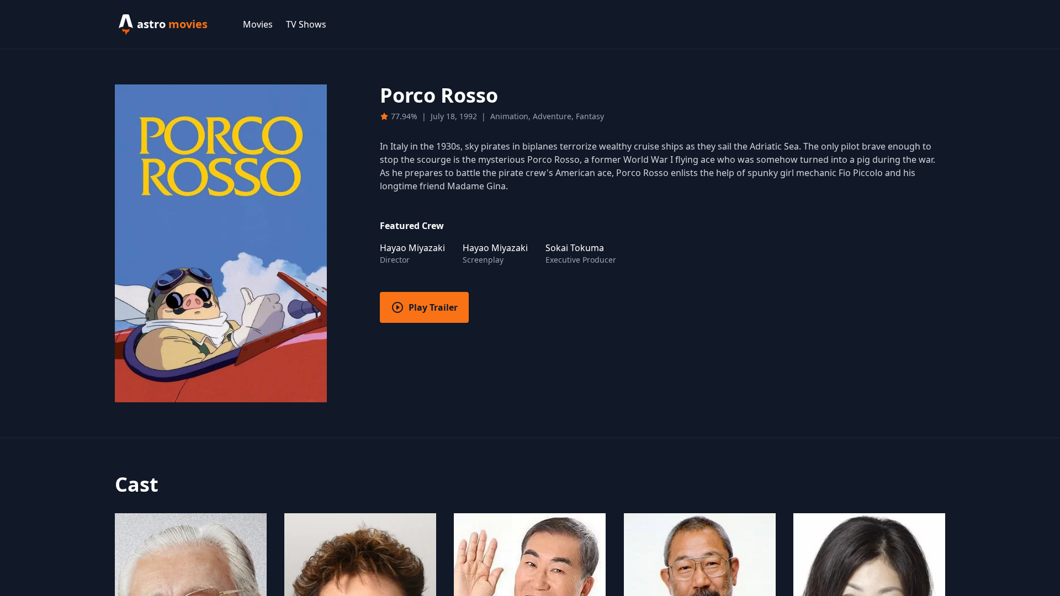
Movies (258, 24)
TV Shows (306, 24)
